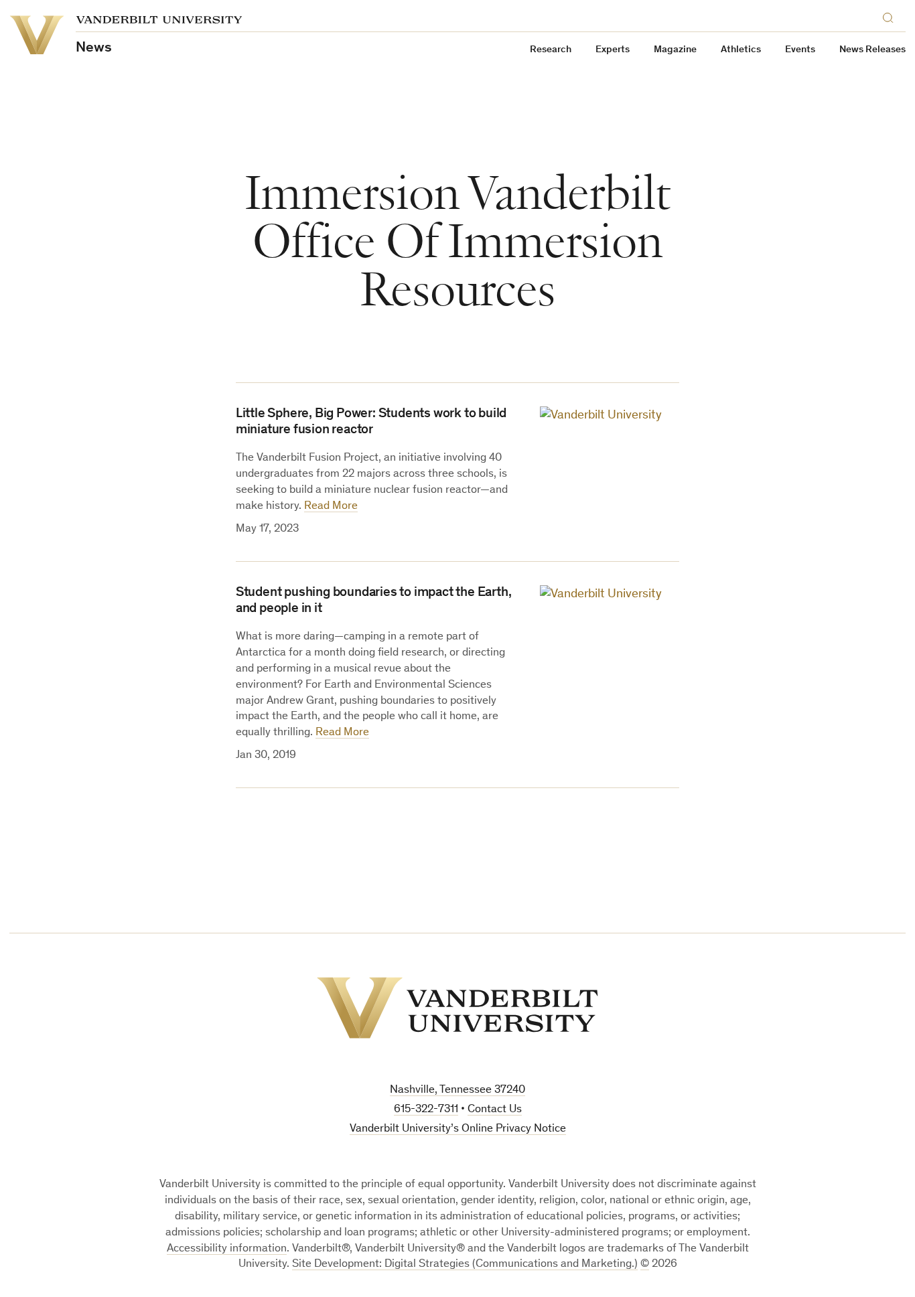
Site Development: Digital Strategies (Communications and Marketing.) (465, 1264)
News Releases (872, 50)
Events (800, 50)
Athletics (741, 50)
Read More (331, 506)
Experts (612, 50)
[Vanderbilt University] (457, 1008)
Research (550, 50)
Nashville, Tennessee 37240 (457, 1090)
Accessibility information (227, 1249)
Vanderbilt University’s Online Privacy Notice (458, 1129)
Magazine (675, 50)
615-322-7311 (426, 1110)
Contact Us (495, 1110)
